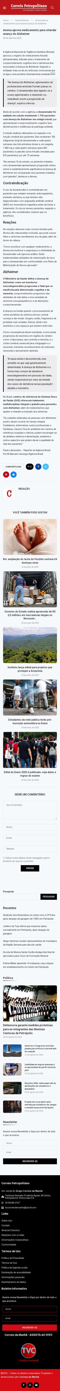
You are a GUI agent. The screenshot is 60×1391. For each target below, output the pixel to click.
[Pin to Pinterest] (6, 474)
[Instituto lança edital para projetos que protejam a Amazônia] (30, 645)
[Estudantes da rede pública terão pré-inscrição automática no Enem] (30, 698)
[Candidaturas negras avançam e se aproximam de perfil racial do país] (12, 1069)
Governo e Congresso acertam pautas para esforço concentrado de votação (40, 1048)
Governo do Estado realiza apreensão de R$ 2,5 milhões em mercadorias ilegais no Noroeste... (30, 615)
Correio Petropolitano (16, 1183)
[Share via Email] (13, 474)
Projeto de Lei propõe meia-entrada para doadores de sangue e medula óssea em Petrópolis (40, 1105)
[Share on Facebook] (38, 467)
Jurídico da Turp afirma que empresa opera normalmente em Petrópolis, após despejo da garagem (26, 930)
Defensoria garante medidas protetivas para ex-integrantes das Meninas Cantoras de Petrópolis (28, 1029)
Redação (24, 488)
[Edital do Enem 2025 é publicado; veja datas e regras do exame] (30, 750)
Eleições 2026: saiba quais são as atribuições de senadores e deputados (40, 1086)
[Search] (52, 7)
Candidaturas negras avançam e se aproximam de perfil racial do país (40, 1067)
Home (5, 20)
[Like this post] (31, 467)
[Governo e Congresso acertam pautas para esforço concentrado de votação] (12, 1050)
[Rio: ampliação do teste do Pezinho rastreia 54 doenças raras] (30, 537)
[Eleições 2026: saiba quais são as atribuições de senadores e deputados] (12, 1088)
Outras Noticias (22, 20)
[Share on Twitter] (46, 467)
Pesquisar (8, 891)
